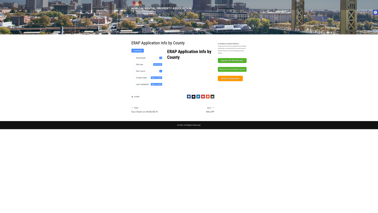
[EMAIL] (212, 96)
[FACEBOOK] (189, 96)
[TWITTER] (193, 97)
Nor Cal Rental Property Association (161, 8)
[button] (375, 12)
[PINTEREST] (203, 96)
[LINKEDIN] (198, 96)
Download (137, 50)
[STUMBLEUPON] (208, 96)
